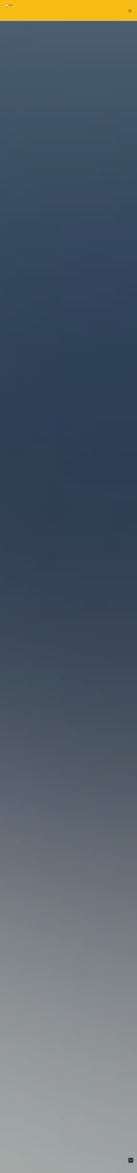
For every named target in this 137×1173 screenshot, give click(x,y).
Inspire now (68, 625)
